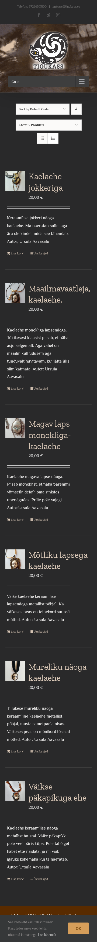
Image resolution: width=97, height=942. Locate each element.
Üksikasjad (40, 253)
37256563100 (38, 6)
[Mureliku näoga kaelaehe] (15, 671)
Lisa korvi (17, 253)
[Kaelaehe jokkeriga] (15, 181)
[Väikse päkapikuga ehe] (15, 791)
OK (78, 928)
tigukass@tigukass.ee (65, 6)
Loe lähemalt (47, 935)
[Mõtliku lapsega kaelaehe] (15, 559)
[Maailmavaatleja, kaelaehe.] (15, 293)
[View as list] (53, 138)
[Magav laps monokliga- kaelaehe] (15, 428)
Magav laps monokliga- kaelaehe (50, 435)
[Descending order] (76, 109)
